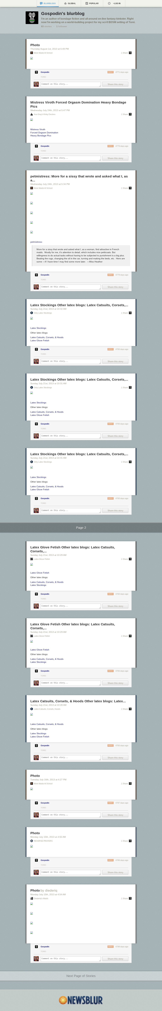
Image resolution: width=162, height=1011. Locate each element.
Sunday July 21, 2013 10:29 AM (48, 555)
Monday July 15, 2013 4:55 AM (48, 837)
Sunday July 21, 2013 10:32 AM (48, 309)
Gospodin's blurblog (62, 13)
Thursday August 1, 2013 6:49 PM (49, 49)
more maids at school (43, 53)
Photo (35, 45)
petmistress (36, 242)
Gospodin (45, 72)
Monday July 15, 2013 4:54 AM (48, 894)
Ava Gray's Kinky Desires (44, 114)
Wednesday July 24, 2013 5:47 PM (50, 110)
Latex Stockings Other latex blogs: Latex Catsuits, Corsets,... (79, 305)
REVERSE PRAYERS (43, 841)
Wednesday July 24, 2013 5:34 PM (50, 184)
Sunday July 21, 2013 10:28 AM (48, 705)
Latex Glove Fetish (42, 559)
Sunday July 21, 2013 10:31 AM (48, 383)
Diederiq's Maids (41, 898)
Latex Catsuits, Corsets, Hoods (47, 709)
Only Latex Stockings (43, 313)
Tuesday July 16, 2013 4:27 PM (48, 779)
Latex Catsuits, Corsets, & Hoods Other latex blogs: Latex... (78, 701)
